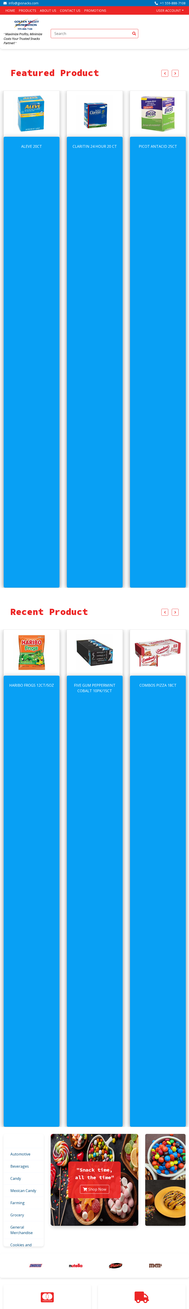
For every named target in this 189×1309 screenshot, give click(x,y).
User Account (168, 10)
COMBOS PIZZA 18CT (94, 685)
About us (48, 10)
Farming (17, 1202)
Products (27, 10)
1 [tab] (87, 1220)
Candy (15, 1178)
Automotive (20, 1154)
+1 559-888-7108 (172, 3)
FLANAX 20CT (158, 146)
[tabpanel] (94, 1180)
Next (175, 73)
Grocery (17, 1215)
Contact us (70, 10)
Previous (164, 73)
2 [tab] (94, 1220)
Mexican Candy (23, 1190)
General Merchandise (21, 1230)
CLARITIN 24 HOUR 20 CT (31, 146)
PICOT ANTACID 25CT (95, 146)
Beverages (19, 1166)
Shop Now (97, 1189)
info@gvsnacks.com (23, 3)
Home (10, 10)
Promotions (95, 10)
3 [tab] (101, 1220)
